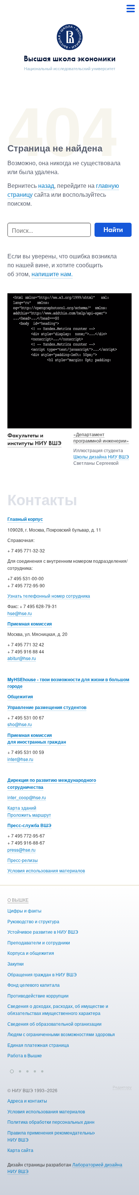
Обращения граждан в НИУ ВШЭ (42, 974)
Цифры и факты (24, 910)
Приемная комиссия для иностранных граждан (36, 738)
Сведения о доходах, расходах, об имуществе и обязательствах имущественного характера (57, 1009)
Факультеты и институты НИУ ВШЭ (34, 439)
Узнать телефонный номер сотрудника (48, 595)
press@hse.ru (21, 849)
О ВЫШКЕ (18, 900)
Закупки (15, 963)
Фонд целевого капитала (33, 985)
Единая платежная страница (38, 1045)
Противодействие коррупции (38, 995)
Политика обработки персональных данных (53, 1122)
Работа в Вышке (24, 1055)
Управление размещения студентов (46, 707)
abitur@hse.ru (21, 658)
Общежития (20, 696)
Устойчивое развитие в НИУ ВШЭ (42, 931)
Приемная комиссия (29, 623)
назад (46, 185)
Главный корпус (25, 519)
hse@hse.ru (19, 613)
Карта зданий (21, 807)
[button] (11, 1070)
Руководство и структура (33, 921)
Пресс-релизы (22, 860)
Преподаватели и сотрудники (38, 942)
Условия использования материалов (46, 870)
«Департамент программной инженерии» (101, 437)
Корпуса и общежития (30, 953)
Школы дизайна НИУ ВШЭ (101, 456)
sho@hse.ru (19, 724)
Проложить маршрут (29, 815)
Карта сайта (20, 1150)
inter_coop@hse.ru (26, 797)
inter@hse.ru (20, 759)
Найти (113, 229)
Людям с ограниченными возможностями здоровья (61, 1034)
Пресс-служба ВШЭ (29, 825)
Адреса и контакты (27, 1100)
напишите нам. (52, 274)
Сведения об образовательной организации (54, 1024)
